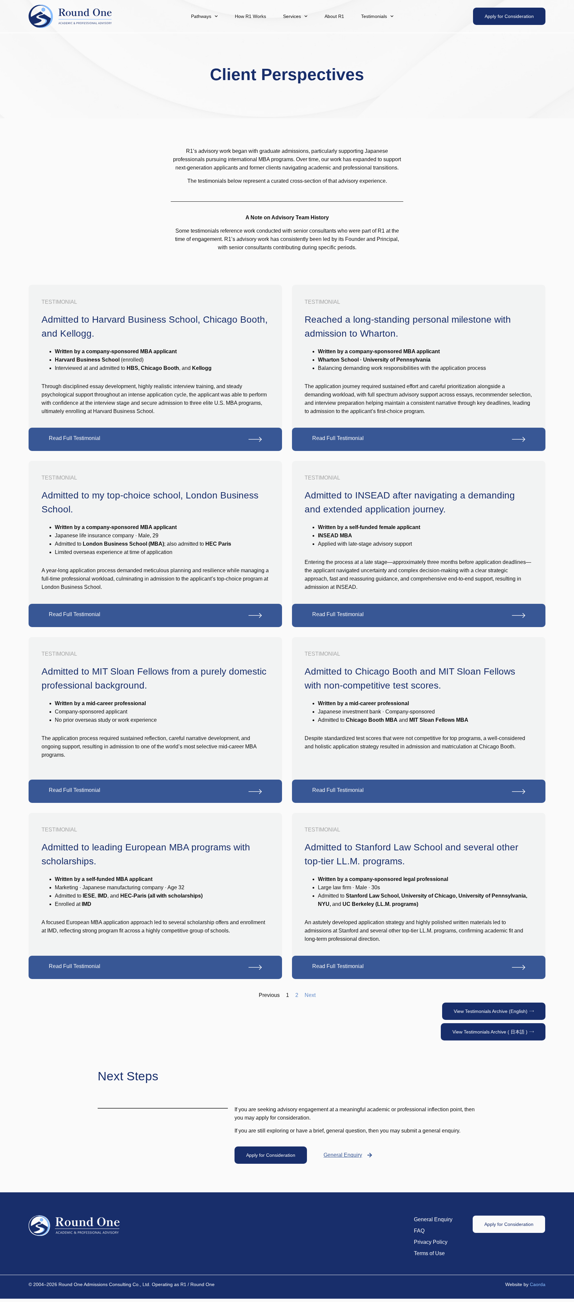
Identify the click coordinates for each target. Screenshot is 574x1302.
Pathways (201, 16)
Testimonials (374, 16)
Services (292, 16)
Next (310, 995)
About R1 (334, 16)
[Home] (70, 16)
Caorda (537, 1284)
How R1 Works (250, 16)
